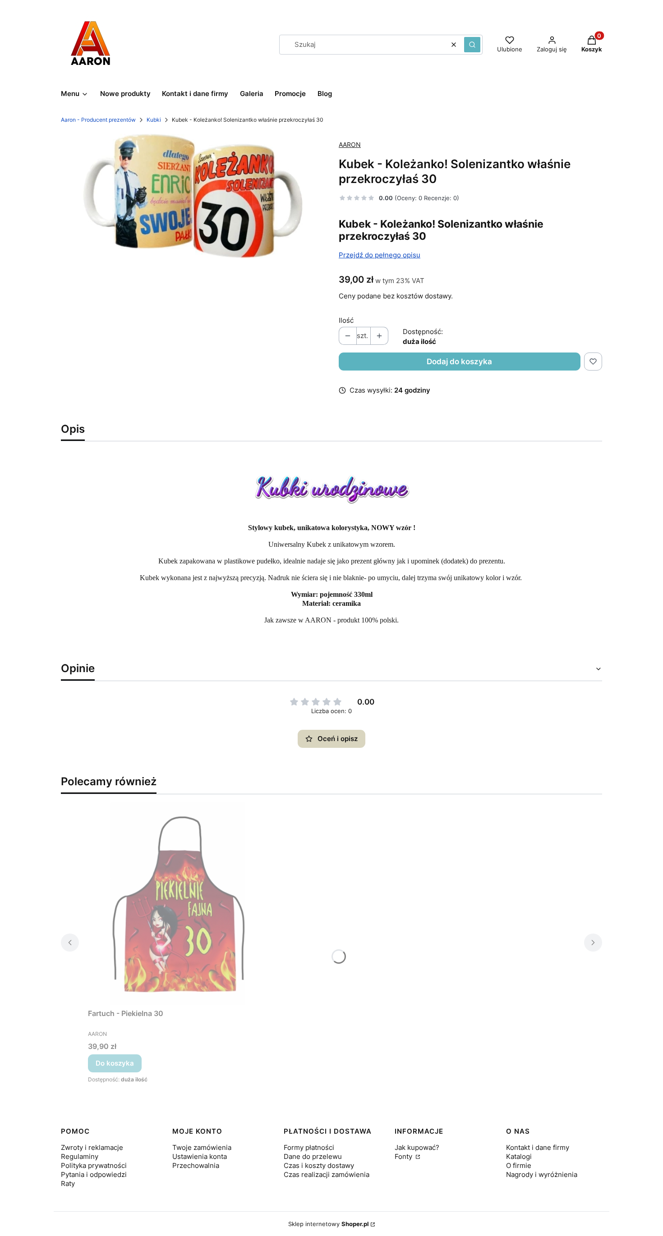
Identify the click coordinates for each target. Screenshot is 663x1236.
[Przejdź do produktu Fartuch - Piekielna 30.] (178, 903)
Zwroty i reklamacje (92, 1147)
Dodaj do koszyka (459, 361)
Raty (68, 1183)
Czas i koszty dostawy (319, 1165)
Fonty (404, 1156)
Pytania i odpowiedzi (94, 1174)
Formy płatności (309, 1147)
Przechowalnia (195, 1165)
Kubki (154, 119)
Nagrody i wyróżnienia (541, 1174)
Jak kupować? (417, 1147)
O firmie (518, 1165)
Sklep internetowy (328, 1223)
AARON (350, 144)
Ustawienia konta (199, 1156)
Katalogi (519, 1156)
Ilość (346, 320)
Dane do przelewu (313, 1156)
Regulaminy (79, 1156)
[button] (472, 44)
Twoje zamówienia (201, 1147)
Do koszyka (115, 1063)
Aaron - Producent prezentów (98, 119)
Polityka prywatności (94, 1165)
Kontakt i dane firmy (537, 1147)
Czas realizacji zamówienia (326, 1174)
